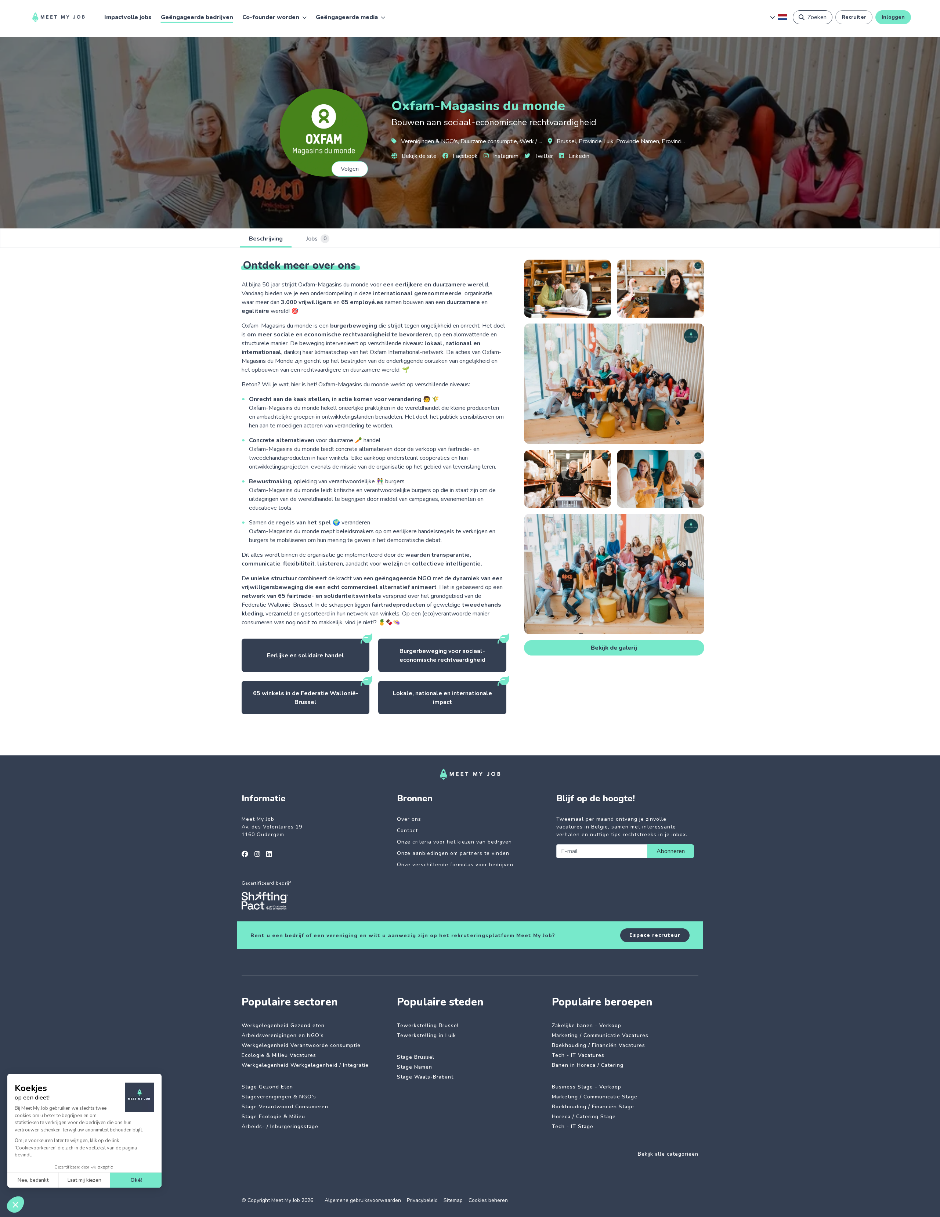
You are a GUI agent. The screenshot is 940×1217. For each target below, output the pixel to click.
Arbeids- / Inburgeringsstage (280, 1126)
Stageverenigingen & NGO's (279, 1096)
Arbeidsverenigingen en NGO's (283, 1035)
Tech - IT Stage (572, 1126)
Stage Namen (414, 1066)
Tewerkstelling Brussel (428, 1025)
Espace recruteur (654, 935)
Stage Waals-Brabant (425, 1076)
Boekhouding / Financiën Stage (593, 1106)
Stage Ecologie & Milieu (273, 1116)
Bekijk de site (418, 156)
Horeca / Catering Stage (584, 1116)
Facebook (464, 156)
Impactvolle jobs (128, 17)
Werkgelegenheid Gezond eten (283, 1025)
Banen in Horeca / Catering (587, 1065)
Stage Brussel (415, 1057)
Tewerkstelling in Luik (426, 1035)
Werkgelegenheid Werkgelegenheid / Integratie (305, 1065)
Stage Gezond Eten (267, 1086)
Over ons (409, 819)
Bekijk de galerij (614, 648)
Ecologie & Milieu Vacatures (279, 1055)
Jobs (316, 239)
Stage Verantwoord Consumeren (285, 1106)
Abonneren (671, 851)
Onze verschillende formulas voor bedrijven (455, 864)
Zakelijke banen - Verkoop (586, 1025)
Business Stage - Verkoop (586, 1086)
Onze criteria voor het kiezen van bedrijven (454, 841)
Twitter (543, 156)
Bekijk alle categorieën (668, 1154)
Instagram (505, 156)
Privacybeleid (422, 1200)
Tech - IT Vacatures (578, 1055)
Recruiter (854, 17)
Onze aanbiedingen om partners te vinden (453, 853)
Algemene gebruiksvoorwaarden (363, 1200)
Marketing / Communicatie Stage (594, 1096)
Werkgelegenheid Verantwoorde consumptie (301, 1045)
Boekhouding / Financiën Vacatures (598, 1045)
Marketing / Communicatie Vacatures (600, 1035)
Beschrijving (266, 239)
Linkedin (578, 156)
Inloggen (893, 17)
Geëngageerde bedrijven (197, 17)
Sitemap (453, 1200)
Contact (407, 830)
